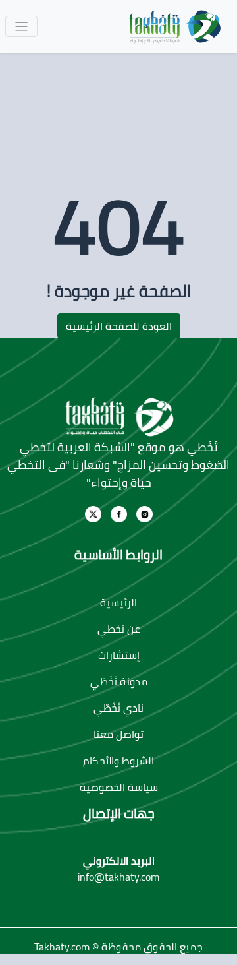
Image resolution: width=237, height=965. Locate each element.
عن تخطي (118, 629)
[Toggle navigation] (21, 27)
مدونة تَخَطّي (118, 681)
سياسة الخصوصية (119, 787)
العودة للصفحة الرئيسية (119, 326)
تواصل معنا (118, 734)
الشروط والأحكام (118, 760)
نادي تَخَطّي (118, 708)
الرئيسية (118, 602)
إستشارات (119, 655)
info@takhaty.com (118, 877)
